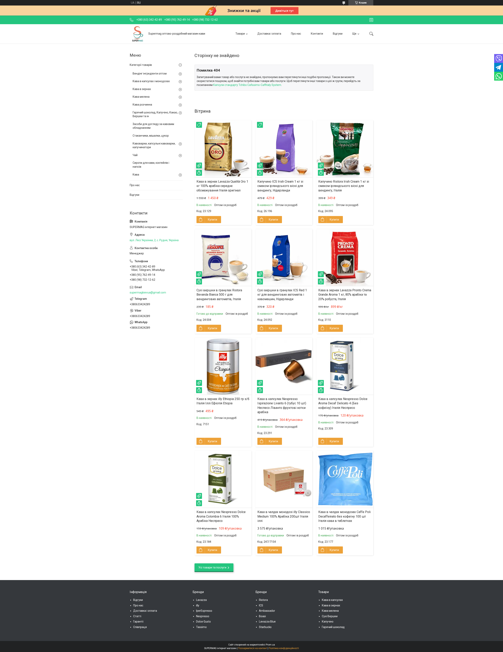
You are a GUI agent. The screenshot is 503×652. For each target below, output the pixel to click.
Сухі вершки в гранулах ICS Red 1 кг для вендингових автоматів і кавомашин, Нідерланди (282, 294)
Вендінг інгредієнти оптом (150, 73)
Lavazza (201, 599)
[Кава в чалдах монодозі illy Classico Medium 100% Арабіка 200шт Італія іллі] (283, 479)
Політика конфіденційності (284, 648)
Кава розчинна (142, 104)
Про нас (296, 33)
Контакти (317, 33)
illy (197, 605)
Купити (212, 219)
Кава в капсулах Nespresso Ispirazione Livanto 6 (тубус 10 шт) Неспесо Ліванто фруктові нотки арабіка (281, 405)
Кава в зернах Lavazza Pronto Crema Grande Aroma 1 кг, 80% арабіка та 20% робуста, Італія (344, 294)
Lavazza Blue (267, 621)
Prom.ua (270, 644)
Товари (240, 33)
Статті (137, 616)
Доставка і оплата (269, 33)
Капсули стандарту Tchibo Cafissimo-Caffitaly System (247, 84)
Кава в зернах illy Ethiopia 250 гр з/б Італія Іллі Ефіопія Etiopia (222, 401)
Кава (136, 174)
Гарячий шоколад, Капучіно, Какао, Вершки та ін (155, 114)
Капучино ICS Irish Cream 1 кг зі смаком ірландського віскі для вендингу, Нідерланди (280, 186)
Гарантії (138, 621)
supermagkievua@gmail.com (148, 292)
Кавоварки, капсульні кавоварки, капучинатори (154, 145)
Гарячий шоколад (333, 627)
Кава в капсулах (332, 599)
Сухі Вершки (330, 616)
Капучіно (327, 621)
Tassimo (201, 627)
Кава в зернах (142, 89)
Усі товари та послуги (212, 567)
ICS (261, 605)
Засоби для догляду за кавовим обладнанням (153, 126)
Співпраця (140, 627)
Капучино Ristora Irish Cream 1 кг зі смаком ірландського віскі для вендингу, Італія (343, 186)
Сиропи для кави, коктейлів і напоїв (151, 164)
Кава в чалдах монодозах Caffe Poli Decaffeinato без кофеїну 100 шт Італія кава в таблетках (344, 516)
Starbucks (265, 627)
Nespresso (202, 616)
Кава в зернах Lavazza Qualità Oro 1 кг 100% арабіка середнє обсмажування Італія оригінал (222, 186)
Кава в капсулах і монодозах (151, 81)
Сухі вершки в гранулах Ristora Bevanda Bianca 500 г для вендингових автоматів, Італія (219, 294)
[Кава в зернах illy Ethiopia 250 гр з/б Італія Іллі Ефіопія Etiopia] (223, 366)
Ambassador (267, 610)
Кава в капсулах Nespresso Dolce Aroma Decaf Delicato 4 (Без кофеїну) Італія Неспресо (342, 403)
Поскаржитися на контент (252, 648)
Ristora (263, 599)
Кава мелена (141, 96)
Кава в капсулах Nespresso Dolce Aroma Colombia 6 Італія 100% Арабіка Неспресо (221, 516)
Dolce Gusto (203, 621)
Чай (135, 155)
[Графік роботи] (371, 20)
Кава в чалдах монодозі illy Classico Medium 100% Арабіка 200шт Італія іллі (283, 516)
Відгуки (337, 33)
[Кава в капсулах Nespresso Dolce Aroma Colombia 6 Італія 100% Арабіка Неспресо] (223, 479)
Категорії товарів (141, 64)
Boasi (262, 616)
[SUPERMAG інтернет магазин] (137, 34)
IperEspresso (204, 610)
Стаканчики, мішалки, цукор (151, 135)
